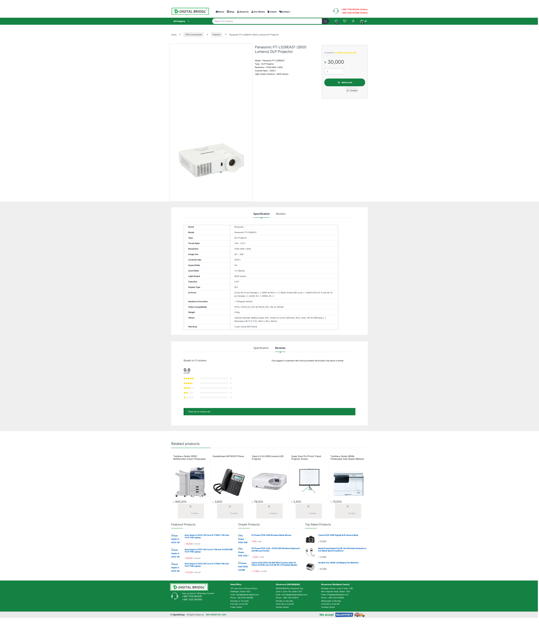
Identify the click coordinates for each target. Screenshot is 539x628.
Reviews (281, 214)
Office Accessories (193, 34)
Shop (231, 11)
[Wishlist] (344, 21)
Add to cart (347, 82)
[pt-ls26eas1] (211, 162)
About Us (244, 11)
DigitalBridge (179, 614)
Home (221, 11)
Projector (217, 34)
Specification (261, 214)
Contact (286, 11)
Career (273, 11)
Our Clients (259, 11)
